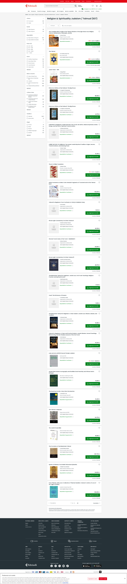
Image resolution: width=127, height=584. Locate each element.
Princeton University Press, (65, 168)
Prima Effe (53, 532)
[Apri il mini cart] (97, 6)
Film (52, 549)
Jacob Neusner (31, 65)
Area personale (67, 523)
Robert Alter (63, 166)
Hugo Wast (63, 71)
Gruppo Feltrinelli (94, 523)
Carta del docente (42, 530)
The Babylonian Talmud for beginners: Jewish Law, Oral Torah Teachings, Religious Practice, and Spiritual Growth (71, 276)
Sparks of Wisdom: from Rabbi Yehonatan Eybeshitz (63, 464)
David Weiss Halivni (65, 448)
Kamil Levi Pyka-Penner (66, 222)
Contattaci (66, 530)
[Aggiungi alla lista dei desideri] (99, 31)
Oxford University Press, (64, 395)
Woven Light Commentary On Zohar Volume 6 (61, 220)
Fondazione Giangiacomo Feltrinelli (96, 529)
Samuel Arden (64, 317)
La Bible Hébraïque (32, 104)
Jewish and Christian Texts (32, 102)
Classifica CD (41, 552)
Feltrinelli (30, 116)
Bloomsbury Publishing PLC (33, 79)
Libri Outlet (27, 550)
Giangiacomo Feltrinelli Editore (95, 526)
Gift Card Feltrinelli (42, 527)
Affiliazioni (53, 525)
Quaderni (79, 558)
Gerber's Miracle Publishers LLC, (66, 468)
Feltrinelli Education (94, 531)
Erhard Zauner (31, 63)
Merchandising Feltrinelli (95, 550)
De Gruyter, (62, 356)
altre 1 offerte (97, 65)
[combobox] (60, 5)
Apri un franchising (55, 523)
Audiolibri (27, 558)
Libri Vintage (27, 554)
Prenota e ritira (41, 525)
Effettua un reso (67, 527)
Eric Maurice (63, 337)
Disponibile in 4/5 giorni (33, 37)
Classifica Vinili (41, 558)
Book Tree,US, (62, 55)
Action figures (67, 558)
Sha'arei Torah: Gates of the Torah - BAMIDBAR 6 (62, 239)
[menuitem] (29, 11)
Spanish (30, 132)
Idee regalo (93, 549)
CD (39, 549)
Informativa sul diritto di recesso (82, 528)
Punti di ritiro (77, 1)
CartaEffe (62, 1)
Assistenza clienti (98, 1)
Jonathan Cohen (64, 297)
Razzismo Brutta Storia (95, 533)
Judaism (30, 81)
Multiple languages (32, 130)
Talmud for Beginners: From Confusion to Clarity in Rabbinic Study (67, 202)
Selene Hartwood (64, 128)
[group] (83, 9)
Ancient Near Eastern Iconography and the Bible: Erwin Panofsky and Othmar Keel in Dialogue (71, 372)
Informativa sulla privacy (83, 530)
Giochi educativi (67, 552)
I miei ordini (66, 525)
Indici (39, 534)
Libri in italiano (28, 549)
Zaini (79, 552)
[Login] (100, 6)
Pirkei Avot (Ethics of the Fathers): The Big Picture (62, 88)
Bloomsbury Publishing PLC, (65, 375)
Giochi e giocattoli (68, 549)
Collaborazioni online (55, 530)
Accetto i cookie (103, 578)
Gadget (92, 554)
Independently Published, (65, 130)
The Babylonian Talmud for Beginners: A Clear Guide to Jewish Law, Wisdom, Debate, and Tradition (73, 314)
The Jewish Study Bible (55, 428)
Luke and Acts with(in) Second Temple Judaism (62, 353)
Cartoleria (80, 549)
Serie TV (53, 556)
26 (77, 503)
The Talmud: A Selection (55, 409)
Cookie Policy (65, 582)
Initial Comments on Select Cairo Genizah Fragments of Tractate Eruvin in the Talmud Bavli (72, 183)
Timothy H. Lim (64, 393)
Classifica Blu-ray (55, 554)
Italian (29, 126)
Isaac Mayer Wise (32, 61)
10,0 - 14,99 (30, 47)
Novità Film (53, 550)
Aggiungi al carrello (94, 43)
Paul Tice (67, 53)
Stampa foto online (42, 536)
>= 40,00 (30, 52)
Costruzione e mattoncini (69, 550)
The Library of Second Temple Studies (33, 99)
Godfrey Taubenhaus (33, 59)
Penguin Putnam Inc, (64, 37)
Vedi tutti (29, 69)
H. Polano (63, 53)
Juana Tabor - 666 (54, 69)
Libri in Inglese (28, 552)
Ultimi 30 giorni (31, 31)
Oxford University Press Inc (33, 83)
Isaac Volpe (63, 148)
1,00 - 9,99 (30, 46)
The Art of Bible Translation (56, 164)
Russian (30, 128)
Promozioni (30, 21)
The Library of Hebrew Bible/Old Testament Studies (33, 96)
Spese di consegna (68, 532)
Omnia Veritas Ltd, (63, 73)
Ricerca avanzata (80, 6)
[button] (75, 6)
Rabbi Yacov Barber (65, 466)
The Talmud (52, 51)
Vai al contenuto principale (31, 1)
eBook (26, 556)
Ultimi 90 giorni (31, 29)
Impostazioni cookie (92, 578)
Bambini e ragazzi (55, 558)
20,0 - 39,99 (30, 51)
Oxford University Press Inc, (65, 430)
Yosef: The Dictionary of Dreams (57, 295)
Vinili (39, 554)
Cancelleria (80, 554)
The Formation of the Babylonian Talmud (60, 446)
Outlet (29, 23)
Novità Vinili (40, 556)
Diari (78, 550)
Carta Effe (40, 523)
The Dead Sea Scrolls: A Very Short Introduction (61, 391)
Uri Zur (62, 186)
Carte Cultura (41, 528)
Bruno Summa (64, 241)
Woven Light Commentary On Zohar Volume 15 (61, 257)
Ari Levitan (63, 204)
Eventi (83, 1)
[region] (63, 578)
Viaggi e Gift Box (94, 552)
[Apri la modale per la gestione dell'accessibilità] (100, 571)
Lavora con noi (28, 527)
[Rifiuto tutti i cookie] (124, 578)
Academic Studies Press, (64, 92)
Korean (30, 124)
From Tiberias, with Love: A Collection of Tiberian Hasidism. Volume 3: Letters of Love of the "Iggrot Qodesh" (72, 483)
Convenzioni (88, 1)
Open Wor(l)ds (80, 556)
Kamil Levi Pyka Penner (65, 259)
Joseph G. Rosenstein (65, 90)
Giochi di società (67, 554)
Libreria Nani (31, 118)
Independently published (33, 85)
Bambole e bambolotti (69, 556)
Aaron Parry (63, 35)
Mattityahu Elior (64, 279)
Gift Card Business (55, 527)
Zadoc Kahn (31, 67)
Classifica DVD (54, 552)
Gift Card (67, 1)
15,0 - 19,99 (30, 49)
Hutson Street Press (32, 76)
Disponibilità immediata (33, 39)
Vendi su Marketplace (55, 528)
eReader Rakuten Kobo (95, 556)
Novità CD (40, 550)
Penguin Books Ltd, (63, 412)
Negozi (72, 1)
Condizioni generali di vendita (82, 525)
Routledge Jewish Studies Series (32, 107)
